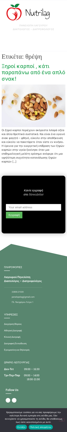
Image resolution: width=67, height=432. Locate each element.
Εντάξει (21, 427)
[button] (23, 41)
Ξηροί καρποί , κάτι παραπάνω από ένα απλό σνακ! (33, 72)
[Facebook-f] (8, 400)
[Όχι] (62, 419)
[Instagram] (14, 400)
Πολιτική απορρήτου (40, 427)
